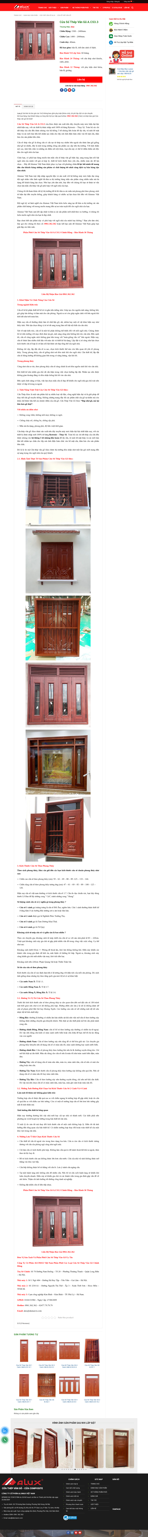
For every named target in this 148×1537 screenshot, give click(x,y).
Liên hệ (81, 79)
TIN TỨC (94, 1500)
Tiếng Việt (127, 1)
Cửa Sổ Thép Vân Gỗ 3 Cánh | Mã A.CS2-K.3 (47, 1366)
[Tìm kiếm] (132, 8)
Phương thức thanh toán (74, 1504)
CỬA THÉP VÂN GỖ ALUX (47, 15)
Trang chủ (17, 15)
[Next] (136, 1449)
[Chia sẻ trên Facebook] (61, 90)
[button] (113, 1)
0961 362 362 (18, 1515)
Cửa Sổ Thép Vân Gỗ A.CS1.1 (92, 1366)
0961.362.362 (91, 86)
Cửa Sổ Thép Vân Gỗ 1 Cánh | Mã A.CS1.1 (24, 1401)
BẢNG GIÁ (94, 1496)
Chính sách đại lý (72, 1484)
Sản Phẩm (64, 8)
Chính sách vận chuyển (74, 1500)
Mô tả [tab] (18, 106)
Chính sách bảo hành (73, 1492)
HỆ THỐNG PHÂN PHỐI (99, 1492)
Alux (72, 27)
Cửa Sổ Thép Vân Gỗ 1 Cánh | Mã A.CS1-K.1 (24, 1366)
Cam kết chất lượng (73, 1488)
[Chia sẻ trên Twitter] (65, 90)
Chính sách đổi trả (72, 1496)
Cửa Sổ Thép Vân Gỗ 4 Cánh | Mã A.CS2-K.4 (69, 1366)
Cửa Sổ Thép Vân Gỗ (64, 15)
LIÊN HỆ (93, 1508)
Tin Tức (96, 8)
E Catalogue (117, 8)
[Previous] (12, 1449)
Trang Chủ (42, 8)
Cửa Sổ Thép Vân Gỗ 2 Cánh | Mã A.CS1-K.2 (92, 1401)
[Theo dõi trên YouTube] (80, 1533)
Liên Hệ (126, 8)
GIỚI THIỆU (94, 1504)
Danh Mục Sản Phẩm (31, 15)
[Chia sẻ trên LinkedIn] (73, 90)
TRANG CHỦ (95, 1484)
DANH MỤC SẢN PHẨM (99, 1488)
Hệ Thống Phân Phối (80, 8)
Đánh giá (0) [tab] (28, 106)
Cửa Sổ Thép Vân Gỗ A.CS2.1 (46, 1401)
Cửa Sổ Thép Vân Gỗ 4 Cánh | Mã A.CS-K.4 (69, 1401)
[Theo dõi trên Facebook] (68, 1533)
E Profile (106, 8)
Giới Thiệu (52, 8)
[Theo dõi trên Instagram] (72, 1533)
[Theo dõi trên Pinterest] (76, 1533)
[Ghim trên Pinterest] (69, 90)
